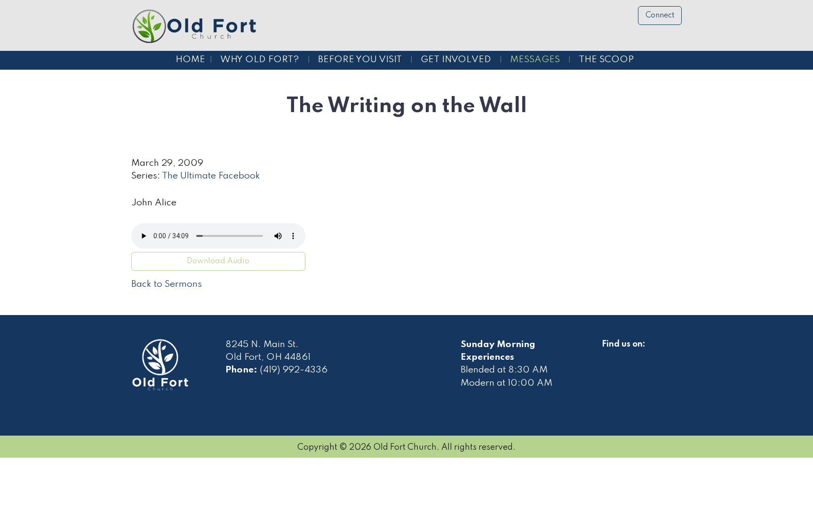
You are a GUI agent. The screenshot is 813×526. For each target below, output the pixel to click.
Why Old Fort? (259, 60)
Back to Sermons (166, 284)
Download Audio (218, 261)
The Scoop (606, 60)
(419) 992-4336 (293, 370)
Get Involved (456, 60)
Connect (660, 15)
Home (190, 60)
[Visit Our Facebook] (609, 355)
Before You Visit (360, 60)
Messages (535, 60)
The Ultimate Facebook (211, 176)
